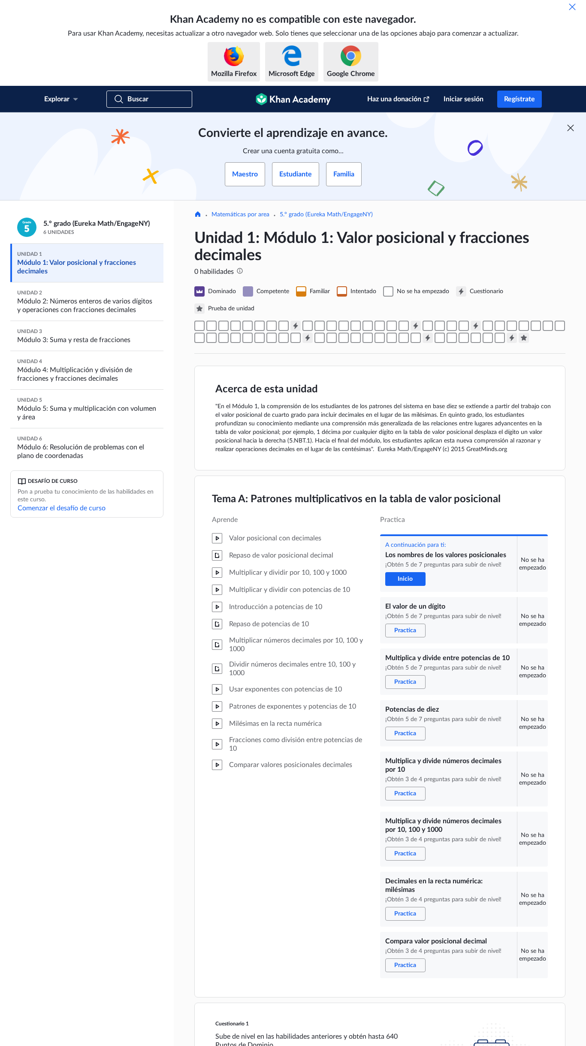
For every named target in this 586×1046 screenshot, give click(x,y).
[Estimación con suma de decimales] (488, 326)
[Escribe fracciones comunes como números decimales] (343, 326)
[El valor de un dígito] (211, 326)
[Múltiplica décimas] (404, 338)
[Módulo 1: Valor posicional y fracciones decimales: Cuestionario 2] (416, 326)
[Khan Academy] (293, 99)
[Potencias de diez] (235, 326)
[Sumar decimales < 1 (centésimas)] (548, 326)
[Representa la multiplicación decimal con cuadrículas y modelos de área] (380, 338)
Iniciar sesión (463, 99)
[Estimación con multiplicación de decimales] (367, 338)
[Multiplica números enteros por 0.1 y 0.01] (331, 338)
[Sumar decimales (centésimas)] (199, 338)
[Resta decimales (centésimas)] (283, 338)
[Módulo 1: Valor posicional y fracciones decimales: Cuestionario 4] (307, 338)
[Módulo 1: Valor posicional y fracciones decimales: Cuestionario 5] (428, 338)
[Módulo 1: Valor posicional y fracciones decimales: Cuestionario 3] (476, 326)
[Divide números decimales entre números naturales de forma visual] (440, 338)
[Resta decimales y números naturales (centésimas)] (295, 338)
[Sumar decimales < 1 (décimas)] (512, 326)
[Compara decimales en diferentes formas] (367, 326)
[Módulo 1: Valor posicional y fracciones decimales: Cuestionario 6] (512, 338)
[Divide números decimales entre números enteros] (476, 338)
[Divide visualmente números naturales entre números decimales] (452, 338)
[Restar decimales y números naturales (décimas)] (259, 338)
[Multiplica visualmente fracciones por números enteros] (343, 338)
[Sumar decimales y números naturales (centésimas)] (560, 326)
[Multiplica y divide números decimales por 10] (247, 326)
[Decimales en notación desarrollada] (307, 326)
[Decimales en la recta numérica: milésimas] (271, 326)
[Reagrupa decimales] (404, 326)
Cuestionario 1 (232, 1023)
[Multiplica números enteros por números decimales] (355, 338)
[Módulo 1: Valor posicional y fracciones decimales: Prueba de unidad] (524, 338)
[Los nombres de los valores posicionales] (199, 326)
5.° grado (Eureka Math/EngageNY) (326, 215)
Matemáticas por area (240, 215)
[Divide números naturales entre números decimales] (488, 338)
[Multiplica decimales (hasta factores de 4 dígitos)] (416, 338)
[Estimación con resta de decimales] (211, 338)
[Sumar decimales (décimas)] (536, 326)
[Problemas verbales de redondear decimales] (452, 326)
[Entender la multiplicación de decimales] (392, 338)
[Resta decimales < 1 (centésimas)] (271, 338)
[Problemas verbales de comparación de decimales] (392, 326)
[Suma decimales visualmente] (500, 326)
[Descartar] (572, 7)
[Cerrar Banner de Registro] (570, 127)
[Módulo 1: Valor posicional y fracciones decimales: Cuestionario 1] (295, 326)
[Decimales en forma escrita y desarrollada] (331, 326)
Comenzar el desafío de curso (62, 508)
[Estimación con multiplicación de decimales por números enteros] (319, 338)
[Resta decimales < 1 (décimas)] (235, 338)
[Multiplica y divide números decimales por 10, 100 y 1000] (259, 326)
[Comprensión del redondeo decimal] (464, 326)
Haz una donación (394, 99)
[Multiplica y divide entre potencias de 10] (223, 326)
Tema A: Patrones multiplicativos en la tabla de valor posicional (356, 499)
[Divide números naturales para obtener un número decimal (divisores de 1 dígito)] (464, 338)
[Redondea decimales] (428, 326)
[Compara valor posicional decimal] (283, 326)
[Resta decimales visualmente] (223, 338)
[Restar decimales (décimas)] (247, 338)
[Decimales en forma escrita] (319, 326)
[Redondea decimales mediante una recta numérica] (440, 326)
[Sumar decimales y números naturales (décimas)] (524, 326)
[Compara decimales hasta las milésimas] (355, 326)
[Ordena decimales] (380, 326)
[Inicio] (197, 215)
